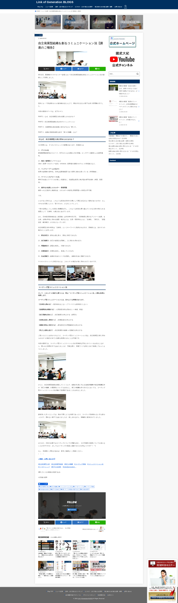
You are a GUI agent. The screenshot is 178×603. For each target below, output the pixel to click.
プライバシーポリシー (89, 595)
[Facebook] (72, 509)
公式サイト (110, 595)
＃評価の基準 (85, 489)
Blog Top (40, 6)
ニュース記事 (49, 6)
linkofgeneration (44, 489)
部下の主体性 (55, 489)
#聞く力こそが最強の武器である (70, 489)
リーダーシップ (79, 486)
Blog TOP (50, 591)
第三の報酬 (54, 486)
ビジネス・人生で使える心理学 (83, 6)
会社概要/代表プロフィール (73, 595)
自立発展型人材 (44, 486)
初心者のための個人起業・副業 (103, 6)
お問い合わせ (118, 6)
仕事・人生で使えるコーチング (64, 6)
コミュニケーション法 (66, 486)
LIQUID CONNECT (172, 601)
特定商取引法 (101, 595)
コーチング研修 (90, 486)
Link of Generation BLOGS (54, 2)
